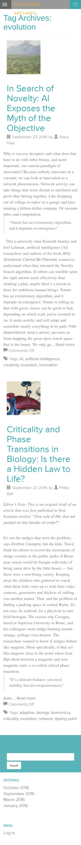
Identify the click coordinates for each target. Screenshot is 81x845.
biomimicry (60, 712)
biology (42, 712)
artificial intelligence (42, 359)
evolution (29, 365)
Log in (9, 833)
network (46, 718)
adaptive (27, 712)
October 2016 (16, 788)
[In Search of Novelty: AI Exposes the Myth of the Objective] (23, 59)
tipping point (66, 718)
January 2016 (15, 806)
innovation (48, 365)
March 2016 (14, 799)
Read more (65, 344)
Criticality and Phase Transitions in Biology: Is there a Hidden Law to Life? (38, 453)
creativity (11, 365)
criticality (10, 718)
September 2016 (18, 794)
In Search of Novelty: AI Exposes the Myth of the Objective (31, 108)
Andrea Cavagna (25, 544)
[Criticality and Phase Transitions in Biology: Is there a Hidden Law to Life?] (23, 400)
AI (21, 359)
